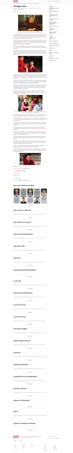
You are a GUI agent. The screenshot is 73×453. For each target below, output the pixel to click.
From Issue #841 (24, 12)
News (16, 3)
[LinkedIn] (57, 1)
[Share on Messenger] (20, 180)
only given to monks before (29, 42)
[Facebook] (53, 1)
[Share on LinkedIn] (21, 180)
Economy (33, 3)
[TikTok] (59, 1)
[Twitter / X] (54, 1)
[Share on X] (16, 180)
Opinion (25, 3)
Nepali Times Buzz (19, 10)
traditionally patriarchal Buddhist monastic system (24, 118)
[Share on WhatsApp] (23, 180)
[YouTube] (55, 1)
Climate (28, 3)
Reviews (30, 3)
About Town (36, 3)
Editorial (22, 3)
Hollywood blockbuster (37, 34)
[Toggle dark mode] (59, 3)
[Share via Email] (29, 180)
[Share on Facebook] (18, 180)
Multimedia (19, 3)
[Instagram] (56, 1)
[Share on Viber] (27, 180)
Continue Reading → (30, 205)
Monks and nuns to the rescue (18, 168)
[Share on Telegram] (25, 180)
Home (14, 3)
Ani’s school (15, 170)
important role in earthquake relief (40, 128)
